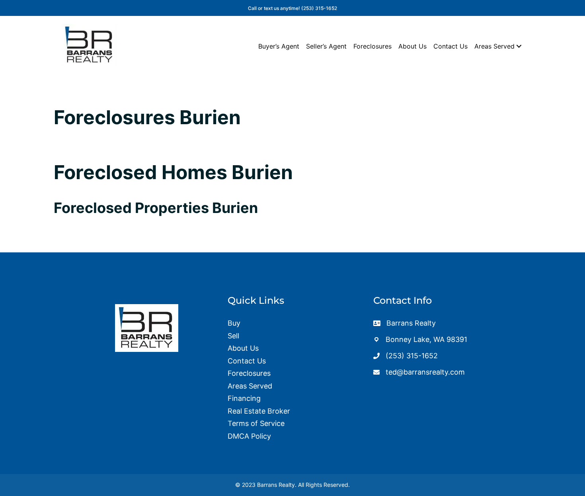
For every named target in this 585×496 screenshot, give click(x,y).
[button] (519, 46)
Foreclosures (372, 46)
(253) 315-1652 (319, 8)
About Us (412, 46)
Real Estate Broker (259, 411)
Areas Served (494, 46)
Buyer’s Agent (278, 46)
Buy (234, 323)
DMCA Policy (249, 436)
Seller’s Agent (326, 46)
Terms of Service (256, 423)
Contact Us (450, 46)
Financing (244, 398)
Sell (233, 336)
